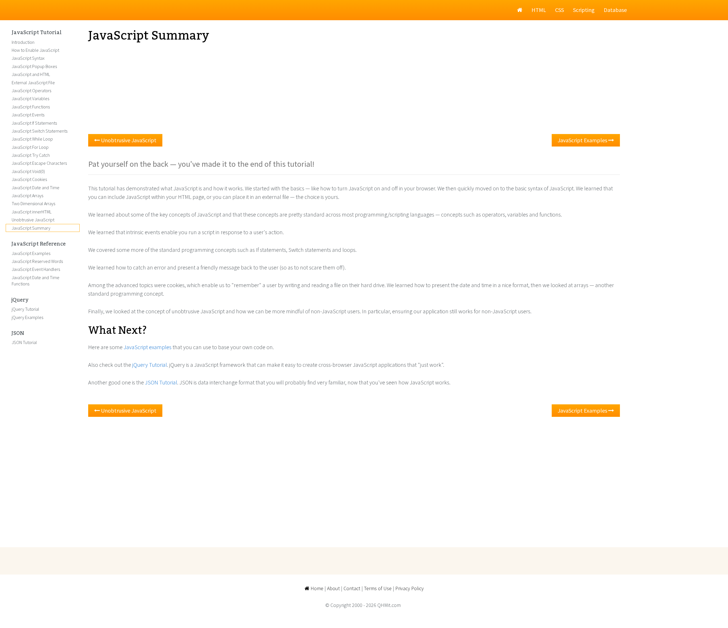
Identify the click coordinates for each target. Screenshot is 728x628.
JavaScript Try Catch (31, 155)
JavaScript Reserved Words (37, 261)
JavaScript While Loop (32, 139)
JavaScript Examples (583, 140)
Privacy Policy (409, 588)
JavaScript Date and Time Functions (35, 281)
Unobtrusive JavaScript (128, 140)
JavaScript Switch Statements (39, 131)
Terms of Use (378, 588)
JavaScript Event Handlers (36, 269)
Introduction (23, 42)
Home (316, 588)
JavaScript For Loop (30, 147)
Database (615, 9)
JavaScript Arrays (27, 195)
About (333, 588)
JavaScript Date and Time (35, 187)
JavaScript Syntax (28, 58)
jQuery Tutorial (149, 364)
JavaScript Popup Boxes (34, 66)
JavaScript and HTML (31, 74)
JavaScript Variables (30, 98)
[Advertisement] (258, 88)
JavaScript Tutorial (37, 32)
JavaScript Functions (31, 107)
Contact (352, 588)
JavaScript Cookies (29, 179)
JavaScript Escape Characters (39, 163)
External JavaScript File (33, 82)
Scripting (584, 9)
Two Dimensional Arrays (33, 203)
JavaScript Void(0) (28, 171)
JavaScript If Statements (34, 123)
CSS (559, 9)
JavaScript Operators (31, 90)
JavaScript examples (147, 347)
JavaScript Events (28, 115)
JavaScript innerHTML (31, 212)
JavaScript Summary (31, 228)
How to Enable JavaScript (35, 50)
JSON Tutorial (161, 382)
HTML (538, 9)
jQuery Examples (27, 317)
